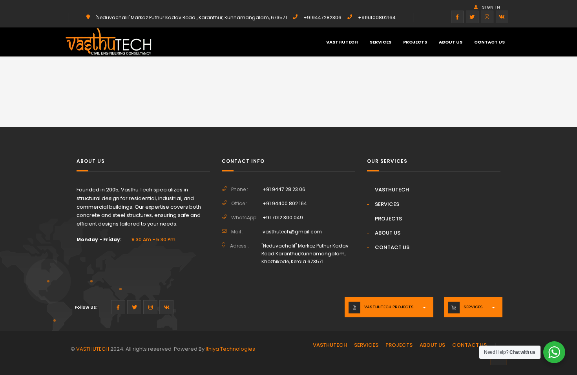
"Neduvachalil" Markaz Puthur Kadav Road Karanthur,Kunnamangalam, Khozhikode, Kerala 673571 (305, 253)
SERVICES (380, 42)
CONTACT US (489, 42)
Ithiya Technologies (230, 349)
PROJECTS (415, 42)
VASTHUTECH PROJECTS (389, 307)
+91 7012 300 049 (283, 217)
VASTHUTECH (342, 42)
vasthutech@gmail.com (292, 231)
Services (473, 307)
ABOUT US (450, 42)
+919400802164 (377, 17)
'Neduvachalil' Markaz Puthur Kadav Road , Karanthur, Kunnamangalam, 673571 (191, 17)
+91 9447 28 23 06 (284, 189)
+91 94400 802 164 (285, 203)
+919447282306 (322, 17)
